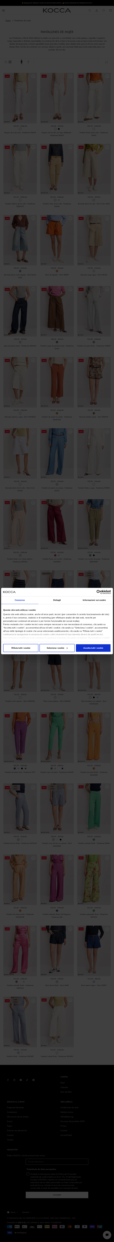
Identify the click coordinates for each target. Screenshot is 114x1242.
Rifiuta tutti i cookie (20, 648)
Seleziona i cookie (55, 648)
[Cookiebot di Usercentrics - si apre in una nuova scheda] (98, 592)
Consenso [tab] (20, 600)
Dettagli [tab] (57, 600)
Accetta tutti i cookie (93, 648)
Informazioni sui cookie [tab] (94, 600)
